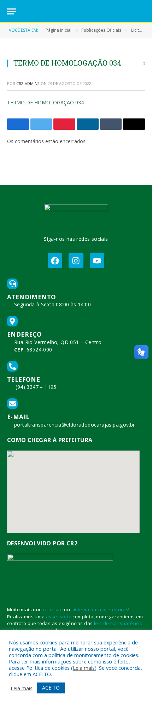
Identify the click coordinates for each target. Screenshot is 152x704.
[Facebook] (55, 260)
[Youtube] (97, 260)
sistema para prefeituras (100, 609)
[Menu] (11, 11)
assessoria (58, 616)
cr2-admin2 (28, 83)
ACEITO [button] (51, 687)
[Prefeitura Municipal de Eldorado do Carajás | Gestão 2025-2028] (76, 11)
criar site (53, 609)
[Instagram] (76, 260)
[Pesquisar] (142, 11)
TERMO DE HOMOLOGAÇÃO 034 (45, 102)
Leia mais (84, 667)
